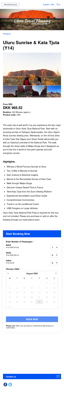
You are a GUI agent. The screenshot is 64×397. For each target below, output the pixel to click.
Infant (10, 261)
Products (7, 33)
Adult (12, 246)
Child (12, 253)
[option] (10, 91)
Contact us (11, 376)
